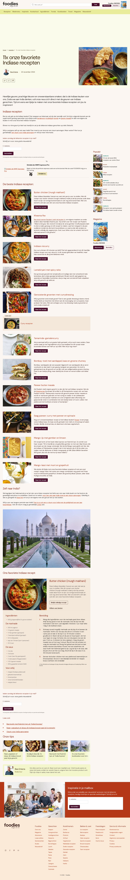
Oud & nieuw (100, 841)
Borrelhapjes (52, 844)
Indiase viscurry (41, 246)
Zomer (65, 830)
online (39, 505)
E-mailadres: (6, 146)
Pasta (50, 855)
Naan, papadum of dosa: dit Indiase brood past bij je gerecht (31, 728)
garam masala (66, 118)
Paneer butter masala (44, 385)
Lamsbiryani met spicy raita (47, 269)
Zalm (64, 855)
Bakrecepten (84, 832)
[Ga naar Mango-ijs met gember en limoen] (17, 447)
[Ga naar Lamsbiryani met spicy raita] (17, 277)
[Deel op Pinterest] (13, 80)
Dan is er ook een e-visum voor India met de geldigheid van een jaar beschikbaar (42, 503)
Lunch (50, 847)
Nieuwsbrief (38, 847)
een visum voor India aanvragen (22, 132)
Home (4, 50)
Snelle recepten (68, 847)
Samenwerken (39, 841)
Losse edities (39, 838)
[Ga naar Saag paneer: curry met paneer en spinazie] (17, 422)
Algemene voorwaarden (117, 838)
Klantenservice (114, 830)
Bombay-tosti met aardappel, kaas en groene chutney (60, 361)
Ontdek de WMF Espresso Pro (38, 165)
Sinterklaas (99, 835)
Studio (37, 844)
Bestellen (116, 5)
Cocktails (51, 869)
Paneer (76, 420)
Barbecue (66, 832)
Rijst (49, 861)
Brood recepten (85, 844)
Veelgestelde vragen (116, 832)
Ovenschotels (52, 866)
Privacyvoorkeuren (115, 847)
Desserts (51, 838)
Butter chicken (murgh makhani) (49, 192)
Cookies (112, 844)
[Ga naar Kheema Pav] (17, 226)
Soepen (50, 830)
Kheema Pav (40, 215)
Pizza (49, 858)
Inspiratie (11, 50)
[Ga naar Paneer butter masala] (17, 395)
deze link (20, 497)
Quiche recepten (85, 841)
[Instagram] (5, 850)
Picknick (65, 835)
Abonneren (106, 5)
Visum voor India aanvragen (18, 731)
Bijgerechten (52, 841)
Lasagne (51, 864)
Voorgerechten (53, 832)
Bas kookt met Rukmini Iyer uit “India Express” (25, 724)
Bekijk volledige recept (58, 602)
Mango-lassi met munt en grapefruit (51, 465)
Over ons (38, 830)
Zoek (95, 4)
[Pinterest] (14, 850)
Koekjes (82, 835)
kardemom (41, 118)
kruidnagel (49, 118)
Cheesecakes (84, 847)
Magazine (38, 832)
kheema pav (40, 391)
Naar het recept (40, 207)
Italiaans (65, 861)
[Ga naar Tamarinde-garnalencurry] (17, 344)
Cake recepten (84, 838)
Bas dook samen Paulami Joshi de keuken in (49, 220)
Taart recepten (85, 849)
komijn (56, 118)
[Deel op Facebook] (9, 80)
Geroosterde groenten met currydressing (54, 294)
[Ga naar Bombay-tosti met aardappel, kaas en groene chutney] (17, 369)
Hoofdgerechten (53, 835)
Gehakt (65, 852)
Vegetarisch (67, 841)
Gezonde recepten (69, 849)
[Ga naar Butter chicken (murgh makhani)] (17, 200)
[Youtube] (18, 850)
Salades (50, 849)
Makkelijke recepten (69, 844)
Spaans (65, 858)
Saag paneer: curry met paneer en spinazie (54, 415)
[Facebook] (9, 850)
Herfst (65, 864)
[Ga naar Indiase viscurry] (17, 252)
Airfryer (65, 838)
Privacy (112, 841)
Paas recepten (100, 830)
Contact (112, 835)
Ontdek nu (42, 174)
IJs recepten (84, 830)
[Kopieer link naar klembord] (4, 80)
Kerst (97, 838)
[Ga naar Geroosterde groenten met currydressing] (17, 302)
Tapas (50, 852)
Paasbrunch (99, 832)
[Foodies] (15, 4)
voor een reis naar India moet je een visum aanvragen (62, 495)
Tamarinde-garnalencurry (46, 338)
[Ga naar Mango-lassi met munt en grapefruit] (17, 472)
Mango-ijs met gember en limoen (50, 437)
